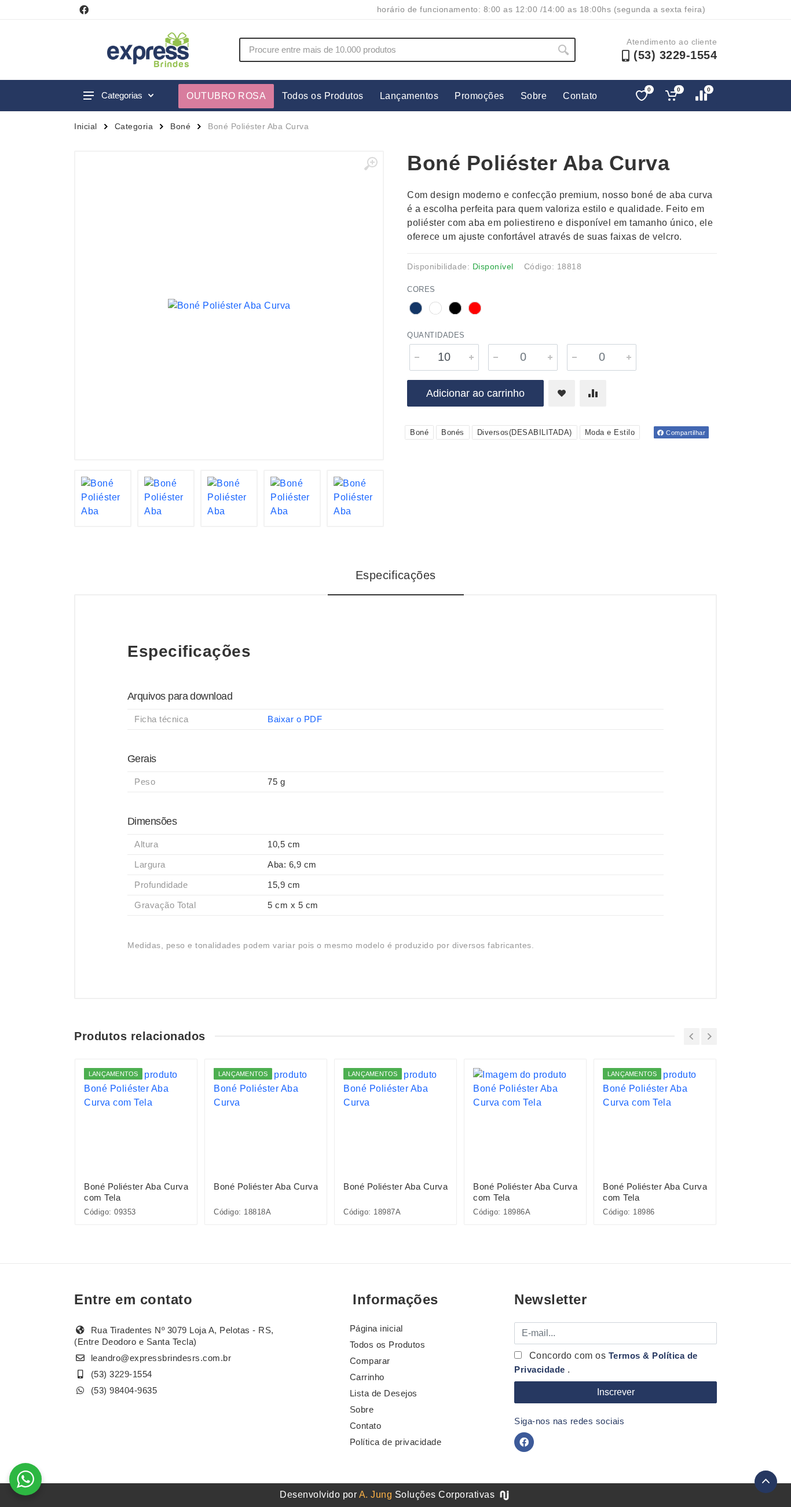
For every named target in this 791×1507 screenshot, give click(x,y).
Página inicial (376, 1328)
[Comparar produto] (593, 393)
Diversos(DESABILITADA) (524, 432)
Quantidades (436, 335)
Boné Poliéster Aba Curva (266, 1186)
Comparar (370, 1361)
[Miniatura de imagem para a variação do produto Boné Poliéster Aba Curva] (166, 498)
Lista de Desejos (384, 1393)
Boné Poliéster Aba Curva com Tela (136, 1192)
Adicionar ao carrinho (475, 393)
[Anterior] (692, 1036)
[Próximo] (709, 1036)
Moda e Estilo (610, 432)
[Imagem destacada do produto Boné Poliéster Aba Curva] (229, 305)
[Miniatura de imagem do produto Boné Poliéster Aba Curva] (102, 498)
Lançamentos (409, 96)
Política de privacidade (396, 1442)
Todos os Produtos (323, 96)
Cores (421, 289)
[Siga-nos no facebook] (84, 10)
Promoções (479, 96)
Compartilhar (685, 432)
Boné (180, 126)
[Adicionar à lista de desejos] (561, 393)
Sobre (534, 96)
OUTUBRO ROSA (226, 96)
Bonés (452, 432)
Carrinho (367, 1377)
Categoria (134, 126)
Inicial (85, 126)
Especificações (396, 575)
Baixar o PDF (295, 719)
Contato (580, 96)
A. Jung (376, 1494)
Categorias (121, 95)
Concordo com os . (606, 1362)
